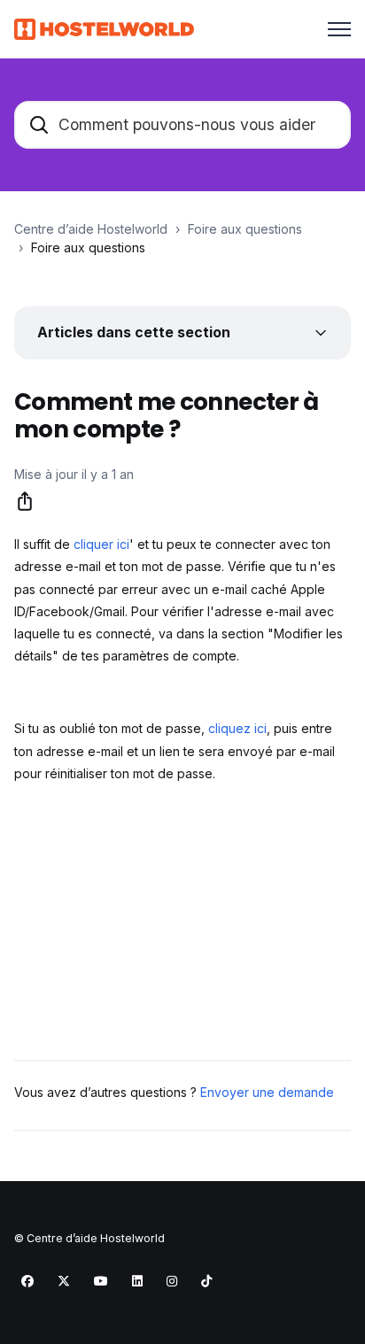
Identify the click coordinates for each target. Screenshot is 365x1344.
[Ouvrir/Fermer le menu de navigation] (339, 29)
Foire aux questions (245, 228)
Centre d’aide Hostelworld (90, 228)
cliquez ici (237, 728)
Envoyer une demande (267, 1092)
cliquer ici (101, 544)
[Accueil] (104, 29)
